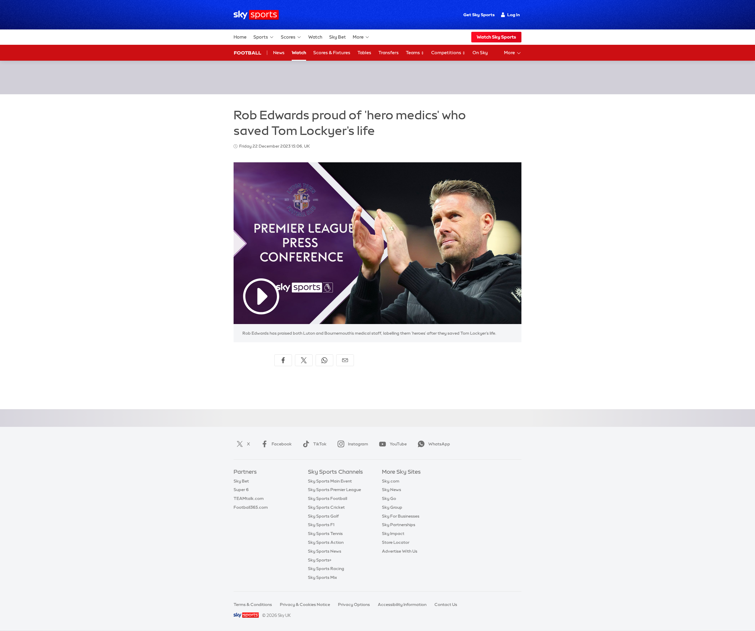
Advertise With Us (399, 551)
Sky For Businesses (400, 516)
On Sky (480, 52)
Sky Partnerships (398, 525)
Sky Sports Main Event (330, 481)
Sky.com (390, 481)
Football (247, 52)
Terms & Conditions (253, 604)
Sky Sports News (324, 551)
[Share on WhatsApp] (324, 360)
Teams (413, 52)
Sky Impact (393, 533)
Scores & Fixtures (331, 52)
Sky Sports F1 (321, 525)
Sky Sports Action (326, 542)
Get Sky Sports (479, 15)
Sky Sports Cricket (326, 507)
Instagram (358, 444)
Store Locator (395, 542)
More (358, 37)
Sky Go (389, 498)
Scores (288, 37)
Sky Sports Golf (323, 516)
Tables (364, 52)
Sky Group (392, 507)
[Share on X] (304, 360)
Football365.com (251, 507)
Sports (260, 37)
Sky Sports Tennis (325, 533)
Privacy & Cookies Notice (305, 604)
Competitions (446, 52)
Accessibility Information (402, 604)
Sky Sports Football (327, 498)
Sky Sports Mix (322, 577)
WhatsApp (439, 444)
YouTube (398, 444)
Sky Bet (337, 37)
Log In (513, 15)
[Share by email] (345, 360)
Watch (315, 37)
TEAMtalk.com (249, 498)
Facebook (282, 444)
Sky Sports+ (319, 560)
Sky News (391, 490)
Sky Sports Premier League (334, 490)
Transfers (388, 52)
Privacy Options (354, 604)
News (279, 52)
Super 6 (241, 490)
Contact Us (445, 604)
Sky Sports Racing (326, 568)
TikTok (319, 444)
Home (240, 37)
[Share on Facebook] (283, 360)
